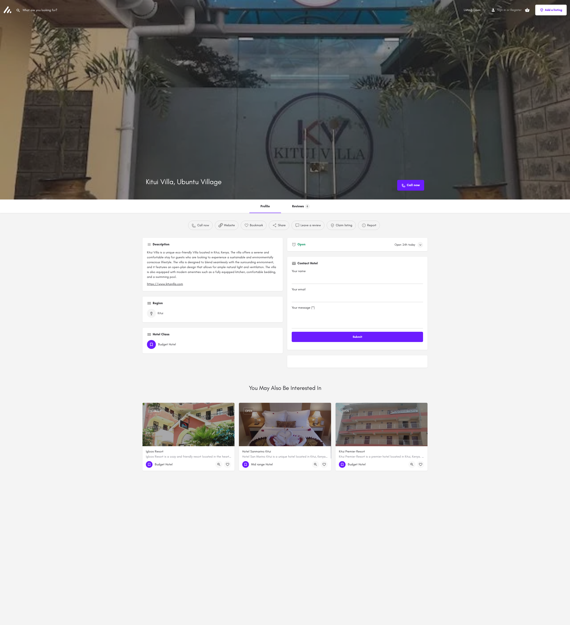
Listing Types (472, 10)
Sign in (501, 10)
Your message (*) (303, 307)
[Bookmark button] (227, 464)
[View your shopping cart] (527, 10)
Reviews (300, 206)
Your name (299, 271)
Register (515, 10)
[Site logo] (8, 10)
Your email (298, 289)
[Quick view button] (218, 464)
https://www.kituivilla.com (165, 284)
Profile (265, 206)
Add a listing (553, 10)
